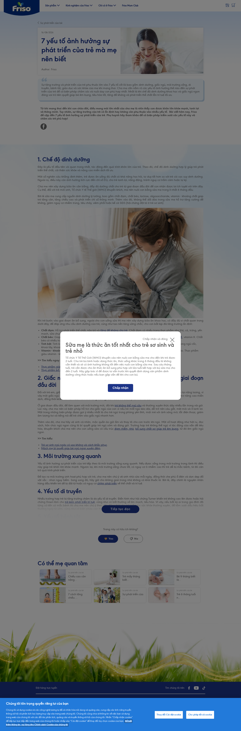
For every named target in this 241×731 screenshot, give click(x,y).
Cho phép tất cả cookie (200, 715)
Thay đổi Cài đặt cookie (169, 715)
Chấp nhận (120, 387)
